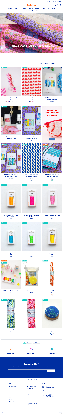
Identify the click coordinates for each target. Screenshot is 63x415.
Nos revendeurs (30, 392)
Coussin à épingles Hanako (52, 329)
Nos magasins (29, 390)
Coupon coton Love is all (11, 97)
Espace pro (29, 399)
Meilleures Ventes (12, 401)
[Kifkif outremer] (31, 180)
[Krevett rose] (31, 334)
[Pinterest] (48, 1)
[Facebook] (46, 1)
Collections (11, 399)
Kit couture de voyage (31, 290)
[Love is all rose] (9, 102)
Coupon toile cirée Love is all (31, 97)
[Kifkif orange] (52, 295)
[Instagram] (50, 1)
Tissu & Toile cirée (12, 394)
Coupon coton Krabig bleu (11, 329)
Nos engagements (30, 388)
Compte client (29, 401)
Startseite (3, 53)
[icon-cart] (60, 5)
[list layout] (40, 63)
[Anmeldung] (57, 5)
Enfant (10, 390)
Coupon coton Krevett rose (31, 329)
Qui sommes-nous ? (13, 386)
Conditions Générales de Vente (32, 404)
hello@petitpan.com (50, 387)
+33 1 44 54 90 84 (49, 390)
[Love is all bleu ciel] (13, 102)
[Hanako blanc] (53, 334)
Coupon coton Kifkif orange (52, 290)
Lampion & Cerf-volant (13, 395)
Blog (28, 394)
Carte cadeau (11, 397)
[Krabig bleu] (11, 334)
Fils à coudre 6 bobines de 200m (11, 290)
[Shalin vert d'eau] (52, 180)
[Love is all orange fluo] (16, 102)
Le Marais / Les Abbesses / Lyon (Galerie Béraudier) (50, 395)
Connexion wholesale (31, 397)
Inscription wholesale (31, 395)
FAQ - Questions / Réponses (32, 386)
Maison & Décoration (13, 392)
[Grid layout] (42, 63)
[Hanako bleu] (51, 334)
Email (11, 371)
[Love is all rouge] (6, 102)
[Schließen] (20, 410)
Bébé (10, 388)
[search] (55, 5)
